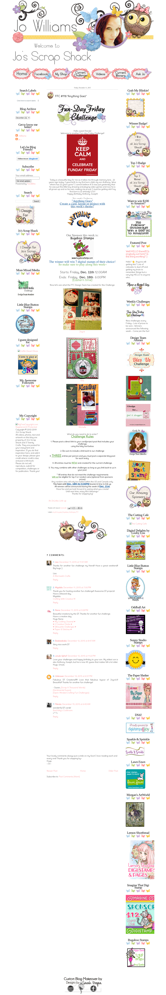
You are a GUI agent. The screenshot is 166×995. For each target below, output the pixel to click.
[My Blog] (28, 351)
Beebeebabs (61, 640)
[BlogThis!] (74, 508)
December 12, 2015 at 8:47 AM (81, 640)
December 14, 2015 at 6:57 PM (78, 676)
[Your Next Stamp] (28, 373)
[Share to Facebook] (79, 508)
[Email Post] (68, 508)
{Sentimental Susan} (62, 690)
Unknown (59, 676)
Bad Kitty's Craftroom (62, 710)
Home (83, 771)
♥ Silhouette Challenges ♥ (64, 626)
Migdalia (59, 587)
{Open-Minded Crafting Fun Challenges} (71, 692)
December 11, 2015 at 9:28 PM (74, 610)
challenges (72, 512)
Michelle (82, 427)
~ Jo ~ (19, 139)
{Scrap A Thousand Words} (73, 687)
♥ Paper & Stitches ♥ (62, 629)
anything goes (57, 512)
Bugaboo (65, 512)
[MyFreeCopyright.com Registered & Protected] (28, 427)
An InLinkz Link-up (57, 500)
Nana (57, 610)
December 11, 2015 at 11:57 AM (73, 562)
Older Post (113, 771)
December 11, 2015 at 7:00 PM (77, 587)
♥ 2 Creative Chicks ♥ (62, 624)
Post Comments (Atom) (69, 776)
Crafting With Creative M (64, 599)
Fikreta (58, 704)
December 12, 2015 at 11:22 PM (82, 656)
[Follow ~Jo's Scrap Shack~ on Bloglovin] (28, 159)
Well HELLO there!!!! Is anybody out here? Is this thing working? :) (137, 254)
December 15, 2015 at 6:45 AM (76, 704)
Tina (82, 380)
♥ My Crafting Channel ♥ (64, 621)
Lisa (56, 562)
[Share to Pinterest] (81, 508)
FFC (77, 512)
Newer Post (52, 771)
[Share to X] (76, 508)
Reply (55, 579)
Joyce (82, 331)
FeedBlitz (31, 183)
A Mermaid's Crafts (61, 576)
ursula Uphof (61, 656)
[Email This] (71, 508)
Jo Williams (21, 135)
